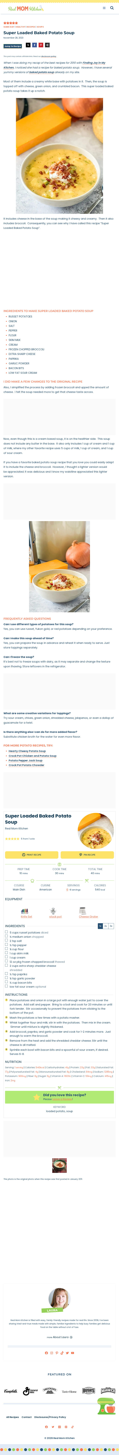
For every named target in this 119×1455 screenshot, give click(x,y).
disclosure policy (48, 56)
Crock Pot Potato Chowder (26, 765)
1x (100, 926)
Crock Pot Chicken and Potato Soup (32, 756)
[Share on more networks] (47, 45)
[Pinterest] (66, 1427)
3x (111, 926)
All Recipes (12, 1417)
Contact (27, 1417)
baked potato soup (41, 72)
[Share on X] (28, 45)
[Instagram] (59, 1427)
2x (105, 926)
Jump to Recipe (12, 46)
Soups (40, 27)
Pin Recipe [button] (89, 854)
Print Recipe (33, 854)
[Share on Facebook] (34, 45)
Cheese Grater (88, 916)
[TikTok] (72, 1427)
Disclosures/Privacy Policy (50, 1417)
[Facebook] (46, 1427)
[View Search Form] (114, 8)
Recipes (31, 27)
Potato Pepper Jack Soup (25, 760)
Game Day (8, 27)
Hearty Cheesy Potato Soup (27, 751)
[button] (4, 23)
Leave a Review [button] (62, 1099)
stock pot (55, 916)
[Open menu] (105, 8)
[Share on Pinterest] (41, 45)
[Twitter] (53, 1427)
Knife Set (26, 916)
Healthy (20, 27)
